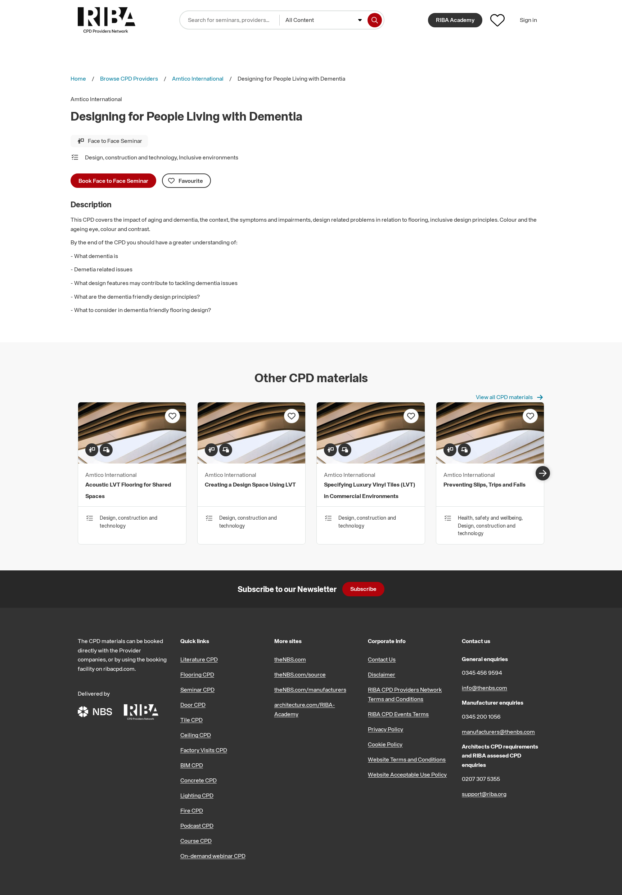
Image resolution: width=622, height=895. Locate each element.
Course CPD (196, 841)
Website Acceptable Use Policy (407, 774)
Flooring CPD (197, 674)
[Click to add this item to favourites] (172, 416)
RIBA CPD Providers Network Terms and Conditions (405, 694)
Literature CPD (199, 659)
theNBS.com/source (300, 674)
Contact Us (382, 659)
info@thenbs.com (484, 688)
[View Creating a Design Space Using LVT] (251, 461)
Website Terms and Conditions (407, 759)
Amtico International (198, 78)
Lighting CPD (196, 795)
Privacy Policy (385, 729)
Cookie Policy (385, 744)
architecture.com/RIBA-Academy (304, 709)
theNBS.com (290, 659)
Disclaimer (381, 674)
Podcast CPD (196, 825)
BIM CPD (191, 765)
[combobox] (323, 20)
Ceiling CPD (195, 735)
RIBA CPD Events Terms (398, 714)
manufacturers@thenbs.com (498, 731)
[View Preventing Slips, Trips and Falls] (490, 461)
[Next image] (543, 473)
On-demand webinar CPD (212, 856)
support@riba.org (484, 794)
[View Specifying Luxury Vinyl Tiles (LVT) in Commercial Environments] (370, 461)
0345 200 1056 (481, 716)
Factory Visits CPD (203, 750)
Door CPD (193, 704)
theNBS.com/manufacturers (310, 689)
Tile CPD (191, 720)
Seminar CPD (197, 689)
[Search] (375, 20)
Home (78, 78)
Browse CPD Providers (129, 78)
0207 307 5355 (481, 779)
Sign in (528, 20)
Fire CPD (191, 810)
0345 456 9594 (482, 672)
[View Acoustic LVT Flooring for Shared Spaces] (132, 461)
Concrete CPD (198, 780)
